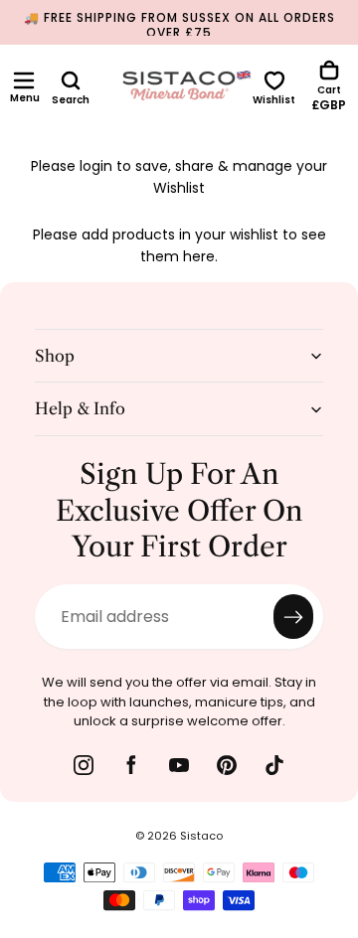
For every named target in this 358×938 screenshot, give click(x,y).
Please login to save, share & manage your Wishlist (179, 177)
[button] (24, 80)
